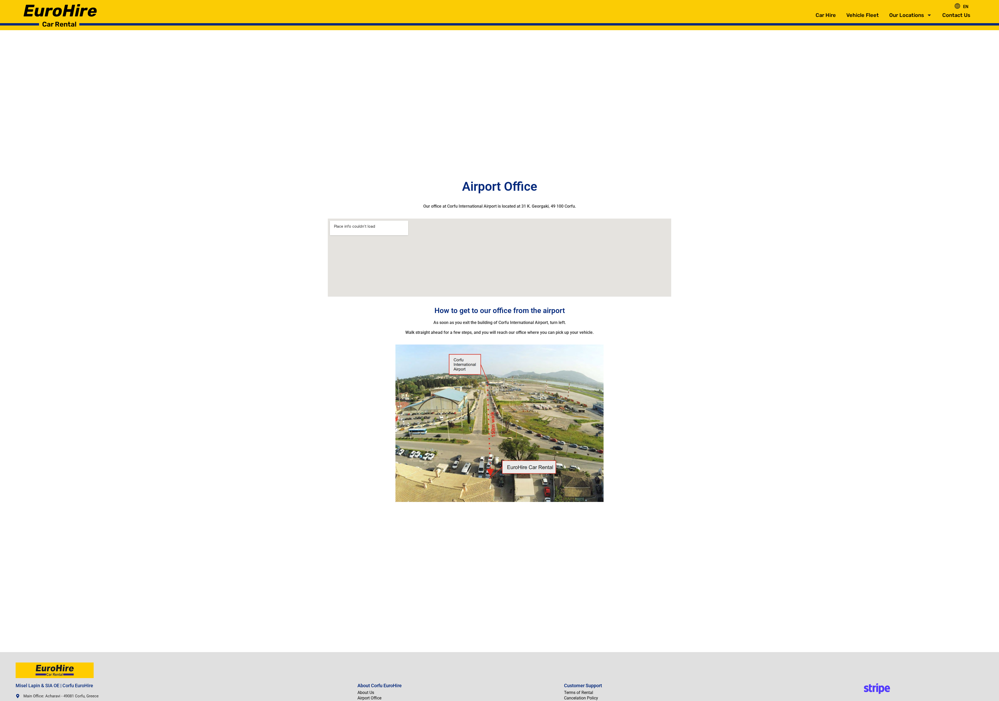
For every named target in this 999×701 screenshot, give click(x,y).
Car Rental (59, 24)
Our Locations (906, 15)
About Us (365, 692)
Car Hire (826, 15)
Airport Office (369, 698)
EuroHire (60, 11)
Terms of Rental (578, 692)
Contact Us (956, 15)
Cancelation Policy (581, 698)
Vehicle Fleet (862, 15)
